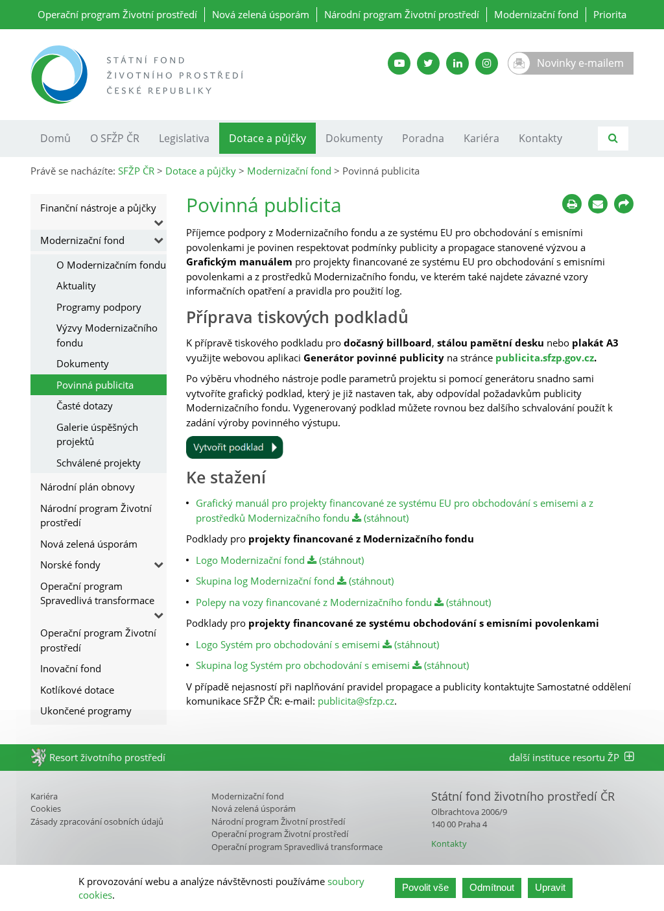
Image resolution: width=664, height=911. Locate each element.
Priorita (609, 14)
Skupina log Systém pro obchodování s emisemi (303, 665)
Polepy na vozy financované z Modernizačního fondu (314, 602)
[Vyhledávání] (613, 139)
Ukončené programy (86, 710)
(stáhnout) (385, 517)
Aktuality (76, 285)
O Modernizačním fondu (111, 264)
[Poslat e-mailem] (598, 203)
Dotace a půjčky (267, 138)
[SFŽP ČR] (176, 74)
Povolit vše (425, 887)
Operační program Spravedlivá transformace (97, 593)
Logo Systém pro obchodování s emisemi (288, 644)
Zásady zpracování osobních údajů (96, 821)
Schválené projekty (98, 462)
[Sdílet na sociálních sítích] (624, 203)
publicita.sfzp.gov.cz (544, 357)
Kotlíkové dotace (77, 689)
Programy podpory (98, 306)
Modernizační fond (536, 14)
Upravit (550, 887)
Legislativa (184, 138)
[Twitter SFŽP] (428, 63)
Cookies (45, 808)
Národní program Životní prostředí (401, 14)
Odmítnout (491, 887)
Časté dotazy (84, 405)
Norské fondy (70, 564)
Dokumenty (354, 138)
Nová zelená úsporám (260, 14)
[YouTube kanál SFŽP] (399, 63)
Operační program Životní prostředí (117, 14)
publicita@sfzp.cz (356, 700)
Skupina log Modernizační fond (265, 580)
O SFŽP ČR (114, 138)
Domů (55, 138)
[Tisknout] (572, 203)
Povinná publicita (95, 384)
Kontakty (540, 138)
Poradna (423, 138)
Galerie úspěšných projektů (97, 434)
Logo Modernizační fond (250, 559)
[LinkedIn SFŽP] (457, 63)
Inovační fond (70, 668)
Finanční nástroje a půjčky (98, 207)
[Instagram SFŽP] (486, 63)
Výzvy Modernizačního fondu (107, 335)
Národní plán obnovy (87, 486)
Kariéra (481, 138)
